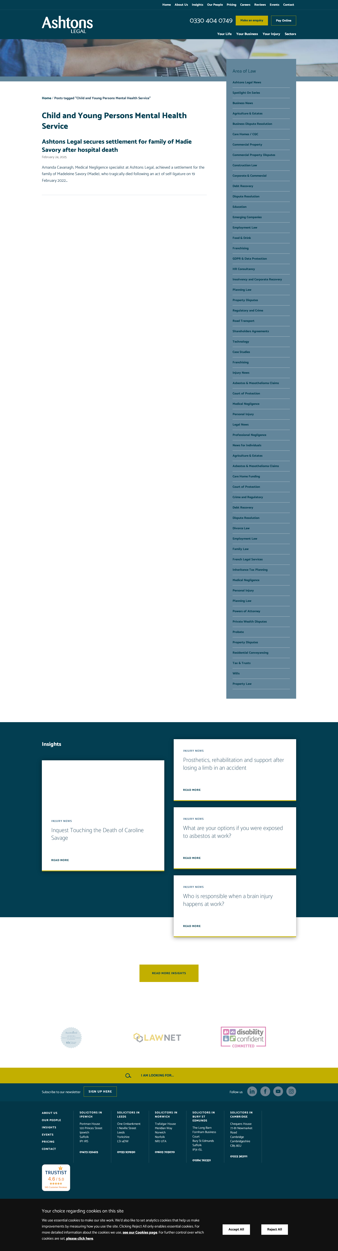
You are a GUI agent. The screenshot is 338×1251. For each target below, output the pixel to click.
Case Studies (241, 352)
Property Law (242, 684)
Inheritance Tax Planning (250, 569)
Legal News (241, 424)
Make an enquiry (251, 20)
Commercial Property (247, 144)
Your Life (224, 34)
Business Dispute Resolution (252, 124)
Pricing (231, 4)
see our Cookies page (140, 1232)
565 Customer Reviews (56, 1187)
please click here (79, 1239)
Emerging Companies (247, 217)
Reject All (274, 1229)
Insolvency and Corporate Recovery (257, 279)
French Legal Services (248, 559)
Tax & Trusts (242, 663)
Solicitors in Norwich (166, 1115)
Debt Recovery (243, 186)
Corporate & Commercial (250, 175)
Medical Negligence (246, 404)
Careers (245, 4)
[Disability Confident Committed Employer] (169, 1038)
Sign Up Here (100, 1091)
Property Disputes (245, 300)
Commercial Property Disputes (254, 155)
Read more (60, 860)
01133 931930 (126, 1152)
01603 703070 (165, 1152)
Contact (288, 4)
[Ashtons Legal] (67, 24)
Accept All (236, 1229)
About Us (181, 4)
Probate (238, 632)
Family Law (241, 549)
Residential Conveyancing (250, 652)
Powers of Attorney (246, 611)
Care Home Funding (246, 476)
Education (239, 207)
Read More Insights (169, 973)
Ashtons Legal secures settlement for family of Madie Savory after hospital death (117, 146)
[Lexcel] (255, 1038)
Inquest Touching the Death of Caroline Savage (97, 834)
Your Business (247, 34)
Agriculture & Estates (247, 113)
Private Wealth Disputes (250, 621)
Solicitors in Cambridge (241, 1115)
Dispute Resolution (246, 196)
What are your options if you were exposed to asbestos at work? (233, 832)
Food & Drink (242, 238)
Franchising (241, 248)
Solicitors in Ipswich (91, 1115)
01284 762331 (201, 1160)
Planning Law (242, 289)
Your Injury (271, 34)
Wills (236, 673)
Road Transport (243, 321)
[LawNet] (83, 1038)
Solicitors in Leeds (128, 1115)
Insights (197, 4)
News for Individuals (247, 445)
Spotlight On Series (246, 92)
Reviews (260, 4)
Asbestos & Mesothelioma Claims (256, 383)
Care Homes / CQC (245, 134)
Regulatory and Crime (248, 310)
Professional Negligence (249, 435)
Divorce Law (241, 528)
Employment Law (245, 227)
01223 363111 (238, 1156)
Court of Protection (246, 393)
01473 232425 (89, 1152)
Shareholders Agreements (251, 331)
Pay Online (283, 20)
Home (166, 4)
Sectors (290, 34)
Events (274, 4)
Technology (241, 341)
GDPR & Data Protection (250, 258)
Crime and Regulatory (248, 497)
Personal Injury (243, 414)
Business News (243, 103)
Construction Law (245, 165)
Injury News (241, 372)
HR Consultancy (244, 269)
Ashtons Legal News (247, 82)
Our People (215, 4)
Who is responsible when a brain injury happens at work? (228, 900)
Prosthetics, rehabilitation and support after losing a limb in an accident (233, 764)
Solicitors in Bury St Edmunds (203, 1117)
